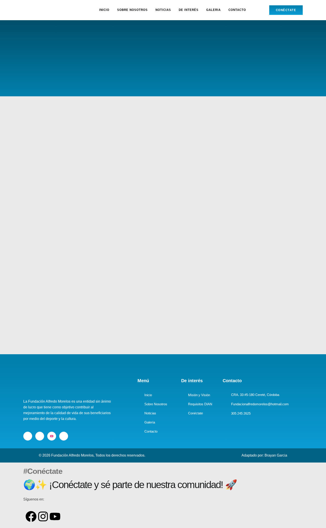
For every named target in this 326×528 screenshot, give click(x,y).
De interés (188, 10)
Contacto (237, 10)
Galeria (213, 10)
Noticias (163, 10)
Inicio (104, 10)
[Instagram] (63, 436)
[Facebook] (27, 436)
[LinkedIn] (39, 436)
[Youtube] (51, 436)
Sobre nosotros (132, 10)
